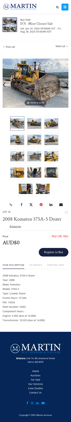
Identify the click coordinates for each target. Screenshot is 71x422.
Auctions (35, 375)
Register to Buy (53, 252)
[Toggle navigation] (65, 7)
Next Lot (61, 46)
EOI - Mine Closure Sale (36, 23)
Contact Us (35, 392)
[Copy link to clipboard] (11, 205)
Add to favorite (66, 212)
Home (35, 371)
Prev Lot (10, 46)
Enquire (15, 226)
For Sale (35, 379)
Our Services (35, 384)
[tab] (13, 266)
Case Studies (35, 388)
